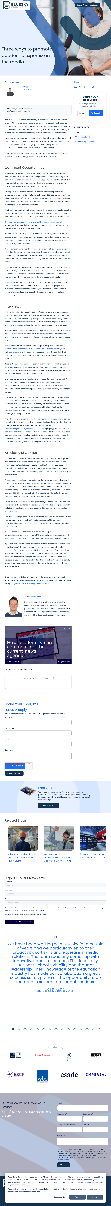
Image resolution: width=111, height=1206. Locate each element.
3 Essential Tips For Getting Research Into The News (94, 856)
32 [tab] (87, 1029)
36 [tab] (96, 1029)
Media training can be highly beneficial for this (24, 428)
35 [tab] (94, 1029)
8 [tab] (30, 1029)
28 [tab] (77, 1029)
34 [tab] (92, 1029)
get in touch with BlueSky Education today (32, 583)
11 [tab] (37, 1029)
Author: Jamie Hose (32, 596)
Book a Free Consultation (87, 5)
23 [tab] (65, 1029)
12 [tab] (39, 1029)
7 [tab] (27, 1029)
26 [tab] (73, 1029)
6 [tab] (25, 1029)
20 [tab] (58, 1029)
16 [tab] (49, 1029)
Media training (80, 142)
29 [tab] (80, 1029)
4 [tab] (20, 1029)
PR (76, 137)
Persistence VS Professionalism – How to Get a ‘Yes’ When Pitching (57, 857)
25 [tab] (70, 1029)
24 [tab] (68, 1029)
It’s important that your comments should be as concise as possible (34, 222)
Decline (95, 1197)
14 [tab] (44, 1029)
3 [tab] (18, 1029)
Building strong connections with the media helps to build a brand (32, 349)
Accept (77, 1197)
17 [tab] (51, 1029)
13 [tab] (42, 1029)
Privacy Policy (22, 1185)
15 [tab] (46, 1029)
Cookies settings (60, 1197)
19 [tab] (56, 1029)
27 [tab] (75, 1029)
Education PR (85, 137)
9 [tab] (32, 1029)
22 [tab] (63, 1029)
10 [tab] (34, 1029)
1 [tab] (13, 1029)
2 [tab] (15, 1029)
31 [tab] (85, 1029)
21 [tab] (61, 1029)
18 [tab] (54, 1029)
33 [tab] (89, 1029)
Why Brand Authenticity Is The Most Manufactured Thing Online (22, 857)
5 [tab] (23, 1029)
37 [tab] (99, 1029)
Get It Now (48, 805)
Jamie (92, 142)
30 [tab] (82, 1029)
